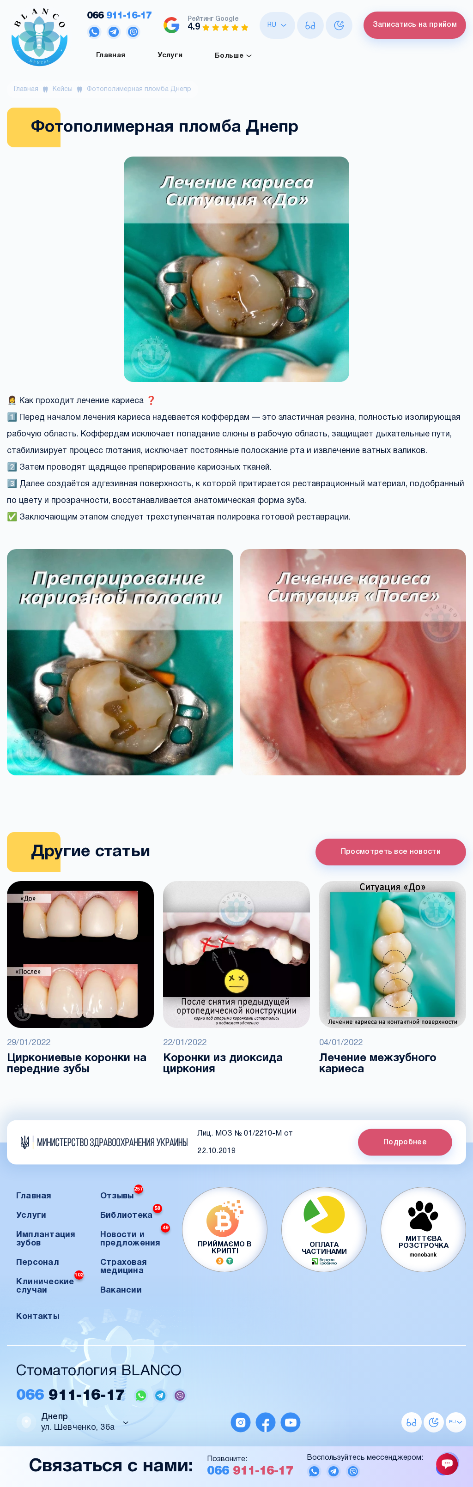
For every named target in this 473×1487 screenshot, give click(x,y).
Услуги (170, 55)
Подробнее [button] (405, 1142)
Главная (110, 55)
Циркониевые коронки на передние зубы (76, 1064)
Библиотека (130, 1213)
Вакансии (121, 1290)
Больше (230, 55)
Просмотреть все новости (391, 852)
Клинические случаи (49, 1283)
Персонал (37, 1263)
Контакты (37, 1317)
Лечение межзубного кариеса (378, 1064)
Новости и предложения (134, 1236)
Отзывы (121, 1193)
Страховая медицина (123, 1267)
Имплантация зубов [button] (46, 1239)
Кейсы (63, 89)
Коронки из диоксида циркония (223, 1064)
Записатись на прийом (415, 25)
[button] (120, 663)
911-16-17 (119, 16)
